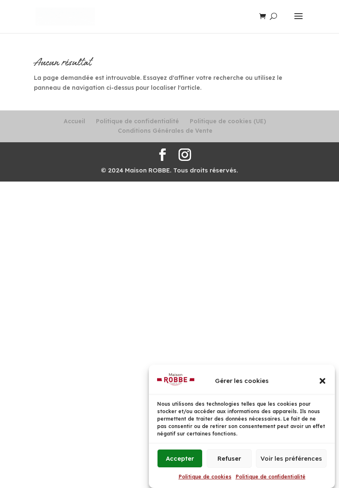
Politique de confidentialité (271, 477)
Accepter (180, 458)
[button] (322, 381)
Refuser (229, 458)
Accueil (74, 121)
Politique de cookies (205, 477)
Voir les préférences (291, 458)
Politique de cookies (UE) (228, 121)
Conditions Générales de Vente (165, 130)
